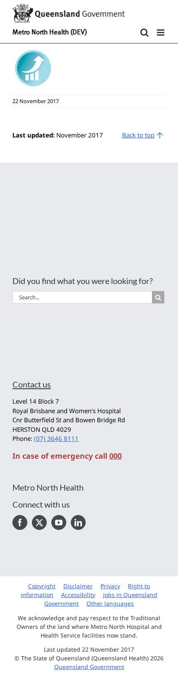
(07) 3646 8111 (56, 438)
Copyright (41, 586)
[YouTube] (58, 522)
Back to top (138, 135)
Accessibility (78, 595)
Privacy (110, 586)
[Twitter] (39, 522)
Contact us (31, 384)
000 (115, 456)
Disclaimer (78, 586)
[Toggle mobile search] (144, 32)
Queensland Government (89, 667)
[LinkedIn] (78, 522)
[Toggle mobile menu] (161, 32)
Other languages (110, 603)
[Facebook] (19, 522)
